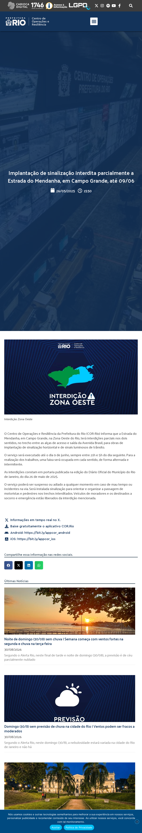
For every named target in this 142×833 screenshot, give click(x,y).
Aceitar (56, 827)
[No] (137, 822)
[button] (94, 21)
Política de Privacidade (79, 827)
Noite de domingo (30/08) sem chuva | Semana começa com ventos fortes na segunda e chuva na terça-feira (63, 641)
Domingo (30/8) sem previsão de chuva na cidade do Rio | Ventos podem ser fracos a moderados (69, 728)
